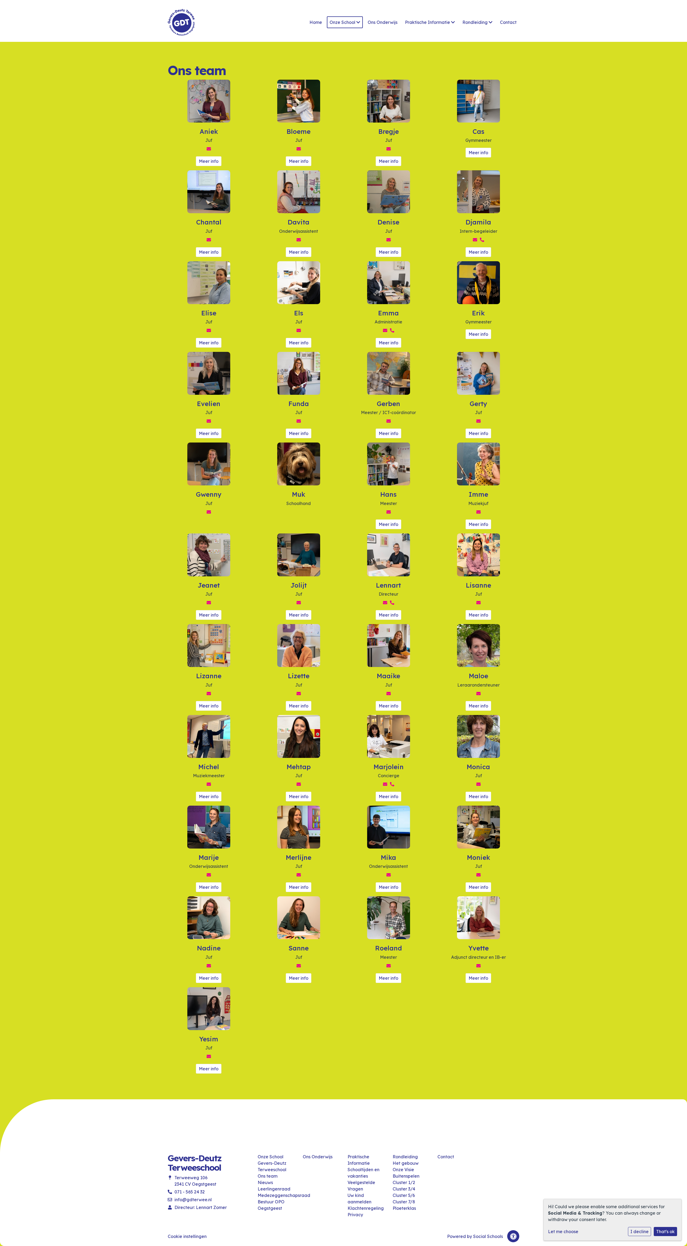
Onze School (343, 22)
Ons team (267, 1176)
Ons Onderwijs (382, 22)
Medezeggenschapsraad (276, 1195)
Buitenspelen (406, 1176)
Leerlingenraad (274, 1189)
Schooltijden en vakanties (363, 1173)
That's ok (665, 1231)
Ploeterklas (404, 1208)
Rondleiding (475, 22)
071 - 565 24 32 (189, 1192)
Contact (508, 22)
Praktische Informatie (428, 22)
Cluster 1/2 (404, 1182)
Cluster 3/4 (404, 1189)
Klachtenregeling (366, 1208)
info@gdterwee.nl (193, 1199)
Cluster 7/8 (404, 1201)
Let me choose (563, 1231)
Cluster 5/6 (404, 1195)
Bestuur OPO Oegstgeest (271, 1205)
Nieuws (265, 1182)
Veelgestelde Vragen (361, 1186)
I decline (639, 1231)
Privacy (355, 1214)
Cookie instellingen (187, 1236)
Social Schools (488, 1236)
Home (315, 22)
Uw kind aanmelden (359, 1198)
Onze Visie (403, 1169)
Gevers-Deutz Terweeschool (272, 1166)
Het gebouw (406, 1163)
